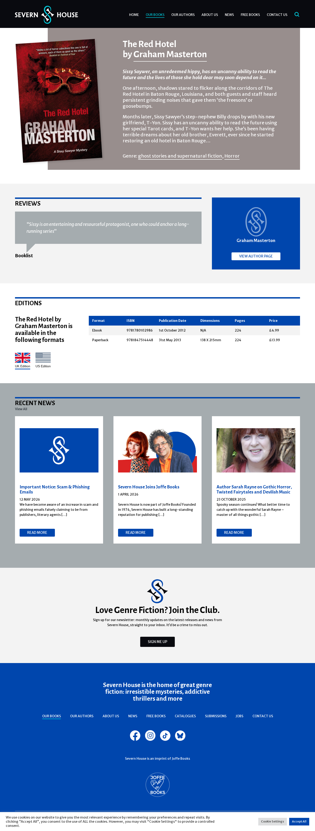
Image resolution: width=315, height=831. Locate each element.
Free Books (250, 15)
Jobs (239, 716)
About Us (210, 15)
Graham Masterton (170, 54)
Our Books (155, 15)
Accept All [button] (299, 821)
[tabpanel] (59, 480)
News (229, 15)
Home (134, 15)
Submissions (215, 716)
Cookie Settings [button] (272, 821)
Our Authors (183, 15)
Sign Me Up (157, 642)
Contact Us (277, 15)
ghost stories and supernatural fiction (180, 156)
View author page (256, 256)
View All (21, 409)
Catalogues (185, 716)
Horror (232, 156)
